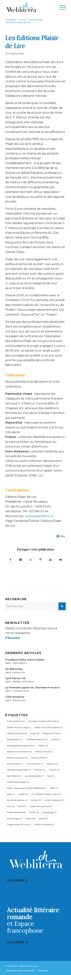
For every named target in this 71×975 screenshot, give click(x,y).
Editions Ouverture (17, 758)
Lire (40, 475)
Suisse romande (16, 812)
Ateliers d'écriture (23, 681)
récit (10, 806)
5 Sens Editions (16, 721)
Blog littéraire (15, 739)
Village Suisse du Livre (19, 824)
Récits (22, 806)
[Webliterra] (29, 7)
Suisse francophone (41, 806)
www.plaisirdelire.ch (39, 516)
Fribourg (52, 764)
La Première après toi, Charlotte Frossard (32, 687)
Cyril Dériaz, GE (15, 678)
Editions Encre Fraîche (19, 751)
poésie (23, 794)
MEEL (54, 788)
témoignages (14, 818)
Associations (20, 663)
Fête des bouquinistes (19, 770)
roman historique (54, 800)
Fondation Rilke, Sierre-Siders (24, 659)
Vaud (43, 818)
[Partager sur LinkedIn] (51, 560)
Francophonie (34, 764)
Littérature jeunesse (18, 782)
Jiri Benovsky (14, 668)
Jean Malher (14, 776)
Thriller (34, 812)
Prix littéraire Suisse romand (46, 794)
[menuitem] (61, 7)
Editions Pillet (39, 758)
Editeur (43, 745)
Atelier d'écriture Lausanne (48, 727)
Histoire (54, 770)
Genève (40, 770)
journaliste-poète (34, 776)
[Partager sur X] (20, 560)
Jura (50, 776)
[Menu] (61, 7)
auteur (35, 733)
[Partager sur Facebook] (10, 560)
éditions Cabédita (44, 824)
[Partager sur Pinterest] (41, 560)
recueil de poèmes (17, 800)
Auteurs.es (19, 672)
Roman (36, 800)
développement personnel (21, 745)
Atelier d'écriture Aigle (19, 727)
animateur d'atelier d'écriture (43, 721)
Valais (30, 818)
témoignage (49, 812)
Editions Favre (43, 751)
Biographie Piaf (52, 733)
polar (11, 794)
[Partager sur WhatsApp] (30, 560)
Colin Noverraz (14, 696)
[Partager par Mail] (61, 560)
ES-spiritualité (15, 764)
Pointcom (34, 966)
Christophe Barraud (37, 739)
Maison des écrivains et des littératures (26, 788)
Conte (55, 739)
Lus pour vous (21, 690)
